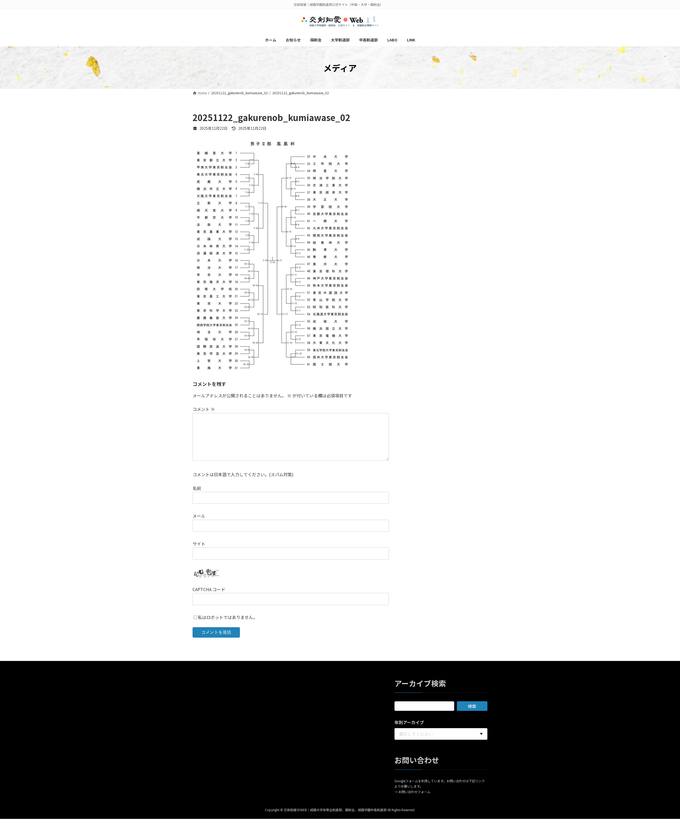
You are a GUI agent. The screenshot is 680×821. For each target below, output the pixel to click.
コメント (204, 409)
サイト (199, 543)
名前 (197, 488)
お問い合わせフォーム (414, 791)
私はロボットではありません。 (227, 617)
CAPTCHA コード (209, 589)
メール (199, 516)
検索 (472, 706)
